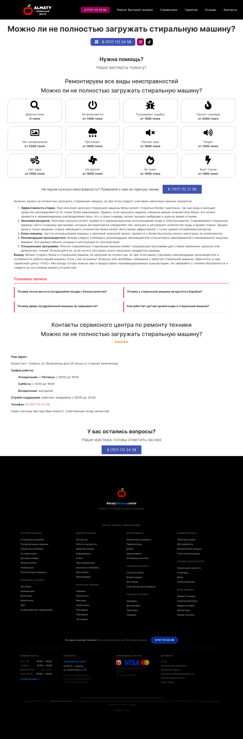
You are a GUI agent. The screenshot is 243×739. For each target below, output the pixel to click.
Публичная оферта (170, 669)
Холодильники (28, 553)
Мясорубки (82, 572)
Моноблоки (26, 600)
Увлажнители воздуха (189, 548)
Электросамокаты (187, 601)
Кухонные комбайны (87, 567)
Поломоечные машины (33, 572)
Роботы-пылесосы (86, 544)
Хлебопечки (82, 605)
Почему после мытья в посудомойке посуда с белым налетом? (62, 291)
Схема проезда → (30, 679)
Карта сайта (167, 682)
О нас (164, 661)
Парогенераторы (85, 562)
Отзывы (210, 10)
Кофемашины (83, 553)
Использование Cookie (173, 678)
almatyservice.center (75, 661)
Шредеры (131, 601)
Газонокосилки (134, 572)
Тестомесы (82, 619)
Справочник (168, 10)
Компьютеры (27, 591)
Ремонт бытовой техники (135, 10)
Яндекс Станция (186, 596)
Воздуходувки (134, 577)
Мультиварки (83, 577)
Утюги (79, 558)
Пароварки (82, 614)
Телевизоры (27, 567)
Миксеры (81, 600)
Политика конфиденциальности (177, 673)
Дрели (130, 548)
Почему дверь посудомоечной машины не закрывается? (58, 306)
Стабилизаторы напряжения (36, 610)
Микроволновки (85, 548)
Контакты (230, 10)
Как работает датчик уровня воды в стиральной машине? (168, 306)
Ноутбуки (25, 586)
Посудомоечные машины (34, 544)
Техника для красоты (189, 568)
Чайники (81, 591)
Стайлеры (182, 572)
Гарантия (191, 10)
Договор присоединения (173, 665)
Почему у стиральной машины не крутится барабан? (164, 291)
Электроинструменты (138, 539)
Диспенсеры (133, 605)
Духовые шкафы (29, 558)
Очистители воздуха (188, 553)
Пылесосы (82, 539)
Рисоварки (82, 610)
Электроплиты (28, 562)
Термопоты (82, 596)
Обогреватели (185, 544)
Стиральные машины (32, 539)
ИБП (22, 605)
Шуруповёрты (134, 553)
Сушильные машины (31, 548)
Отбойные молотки (137, 558)
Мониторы (26, 596)
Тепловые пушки (186, 539)
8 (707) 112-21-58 (37, 404)
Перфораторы (134, 544)
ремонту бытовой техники (61, 701)
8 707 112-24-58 (164, 640)
